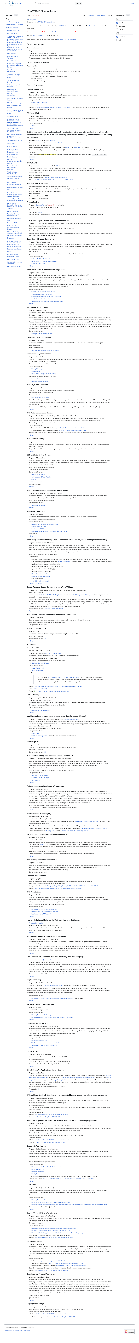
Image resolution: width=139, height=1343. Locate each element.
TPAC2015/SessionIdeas (46, 22)
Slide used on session (38, 474)
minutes (31, 128)
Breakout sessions (95, 26)
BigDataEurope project (71, 719)
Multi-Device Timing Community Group (43, 373)
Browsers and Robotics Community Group (45, 524)
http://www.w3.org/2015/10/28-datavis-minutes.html (51, 1270)
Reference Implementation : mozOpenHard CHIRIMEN (49, 531)
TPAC (30, 20)
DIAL (42, 844)
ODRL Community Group (39, 736)
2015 (34, 20)
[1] (45, 638)
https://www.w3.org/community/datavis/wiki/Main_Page (65, 1263)
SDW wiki (47, 608)
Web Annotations (88, 1179)
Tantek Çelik (57, 653)
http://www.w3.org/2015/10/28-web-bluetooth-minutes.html (54, 1237)
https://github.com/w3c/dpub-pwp (42, 1200)
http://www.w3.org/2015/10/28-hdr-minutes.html (50, 1314)
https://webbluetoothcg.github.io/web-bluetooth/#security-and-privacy (53, 1228)
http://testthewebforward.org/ (40, 710)
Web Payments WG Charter (40, 397)
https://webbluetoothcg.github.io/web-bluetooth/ (78, 1077)
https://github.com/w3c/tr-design (41, 1015)
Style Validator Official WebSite (41, 477)
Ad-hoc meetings (70, 39)
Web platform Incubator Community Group (45, 350)
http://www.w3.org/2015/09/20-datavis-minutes (71, 1265)
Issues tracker (35, 371)
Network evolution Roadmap (40, 576)
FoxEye (39, 212)
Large (121, 29)
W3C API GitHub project (59, 177)
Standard (122, 26)
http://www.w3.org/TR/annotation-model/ (44, 909)
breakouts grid (57, 32)
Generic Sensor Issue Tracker (41, 105)
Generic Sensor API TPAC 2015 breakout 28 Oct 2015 (52, 107)
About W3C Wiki (17, 1330)
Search (78, 3)
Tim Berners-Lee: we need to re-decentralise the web (48, 1043)
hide (16, 15)
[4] (38, 1089)
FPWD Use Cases (57, 608)
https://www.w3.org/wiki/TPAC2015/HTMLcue (50, 1142)
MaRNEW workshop (64, 561)
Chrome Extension (37, 482)
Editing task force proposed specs (42, 333)
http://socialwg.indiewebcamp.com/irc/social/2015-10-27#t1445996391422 (59, 686)
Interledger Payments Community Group (94, 828)
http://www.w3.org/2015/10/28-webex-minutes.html (51, 1114)
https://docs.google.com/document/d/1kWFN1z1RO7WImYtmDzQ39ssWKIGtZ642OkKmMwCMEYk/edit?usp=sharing (69, 1204)
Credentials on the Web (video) (41, 299)
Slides (47, 177)
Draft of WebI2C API (37, 529)
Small (121, 23)
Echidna (67, 147)
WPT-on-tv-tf (35, 780)
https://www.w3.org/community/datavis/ (52, 1261)
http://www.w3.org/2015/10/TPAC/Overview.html (63, 677)
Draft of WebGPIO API (38, 526)
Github (33, 479)
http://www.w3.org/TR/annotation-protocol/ (45, 911)
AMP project (35, 126)
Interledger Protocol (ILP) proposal (86, 821)
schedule (60, 39)
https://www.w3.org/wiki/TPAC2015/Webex (49, 1117)
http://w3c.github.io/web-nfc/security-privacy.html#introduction (51, 1230)
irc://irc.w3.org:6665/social (40, 663)
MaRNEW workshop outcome (40, 574)
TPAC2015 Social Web (40, 689)
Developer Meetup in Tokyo (40, 777)
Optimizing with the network (40, 581)
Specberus (76, 147)
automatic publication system (59, 143)
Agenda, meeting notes (36, 611)
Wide (120, 40)
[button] (5, 3)
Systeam (52, 140)
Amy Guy (48, 653)
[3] (45, 752)
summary (32, 217)
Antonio (38, 140)
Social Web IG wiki (37, 670)
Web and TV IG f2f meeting (40, 775)
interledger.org (50, 831)
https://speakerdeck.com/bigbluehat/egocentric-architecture (50, 1167)
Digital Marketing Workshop (53, 985)
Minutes (31, 266)
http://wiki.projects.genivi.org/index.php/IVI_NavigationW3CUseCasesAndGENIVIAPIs (71, 886)
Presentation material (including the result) (42, 960)
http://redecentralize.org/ (39, 1040)
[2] (48, 638)
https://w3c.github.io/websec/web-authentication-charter (73, 428)
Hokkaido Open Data (38, 263)
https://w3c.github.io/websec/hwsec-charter (73, 430)
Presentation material (36, 923)
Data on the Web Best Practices (41, 259)
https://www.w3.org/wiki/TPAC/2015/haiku (66, 1317)
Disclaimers (27, 1330)
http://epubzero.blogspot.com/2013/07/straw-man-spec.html (50, 1202)
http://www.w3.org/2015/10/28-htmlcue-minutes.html (51, 1140)
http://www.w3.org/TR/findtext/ (41, 914)
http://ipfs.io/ (35, 1174)
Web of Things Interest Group (80, 595)
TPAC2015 (61, 26)
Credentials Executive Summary (41, 294)
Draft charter (35, 733)
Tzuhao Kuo (51, 205)
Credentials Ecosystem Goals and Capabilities (46, 296)
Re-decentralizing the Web (72, 1179)
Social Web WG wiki (37, 668)
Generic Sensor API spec (39, 102)
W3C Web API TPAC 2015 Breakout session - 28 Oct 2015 (54, 180)
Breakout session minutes (39, 381)
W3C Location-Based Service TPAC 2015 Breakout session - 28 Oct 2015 (58, 888)
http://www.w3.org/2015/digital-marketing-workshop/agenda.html (52, 998)
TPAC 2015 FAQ (37, 35)
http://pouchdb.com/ (37, 1171)
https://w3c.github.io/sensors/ (63, 1080)
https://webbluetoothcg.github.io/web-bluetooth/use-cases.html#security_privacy (57, 1233)
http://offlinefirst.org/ (37, 1169)
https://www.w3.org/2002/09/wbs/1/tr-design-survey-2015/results (52, 1017)
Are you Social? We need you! (52, 1179)
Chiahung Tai (40, 205)
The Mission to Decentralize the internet (44, 1045)
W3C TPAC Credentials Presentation (43, 292)
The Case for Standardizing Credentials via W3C (47, 301)
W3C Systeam (59, 166)
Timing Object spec (37, 369)
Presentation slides (37, 379)
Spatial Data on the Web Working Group (44, 261)
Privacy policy (8, 1330)
